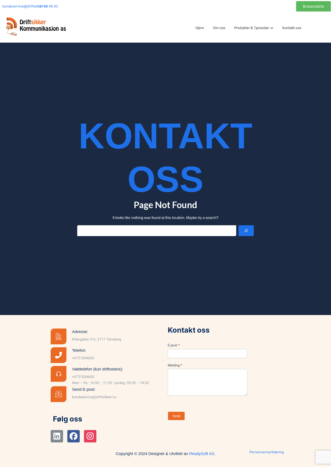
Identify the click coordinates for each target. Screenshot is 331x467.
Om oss (219, 28)
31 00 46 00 (48, 6)
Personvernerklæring (266, 452)
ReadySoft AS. (202, 453)
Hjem (199, 28)
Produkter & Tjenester (251, 28)
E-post (174, 345)
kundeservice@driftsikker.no (25, 6)
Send (176, 416)
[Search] (246, 230)
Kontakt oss (291, 28)
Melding (175, 365)
